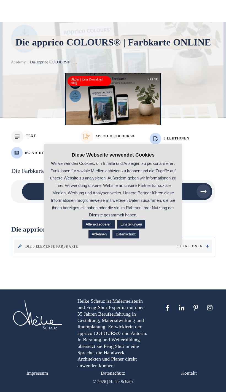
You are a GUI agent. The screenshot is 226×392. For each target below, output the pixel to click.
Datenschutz (113, 373)
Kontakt (189, 373)
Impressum (37, 373)
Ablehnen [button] (99, 234)
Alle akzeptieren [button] (98, 224)
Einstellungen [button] (131, 224)
